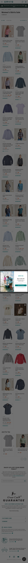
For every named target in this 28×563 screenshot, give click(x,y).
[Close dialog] (26, 272)
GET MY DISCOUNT (21, 285)
